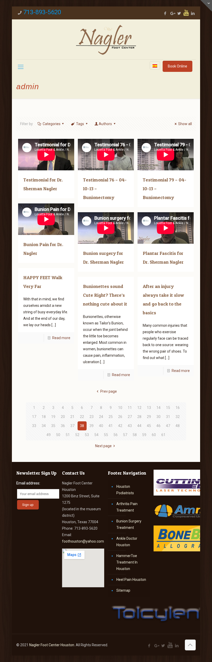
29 (149, 417)
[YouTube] (186, 13)
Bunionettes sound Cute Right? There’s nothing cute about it (105, 295)
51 (68, 435)
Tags (80, 124)
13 (149, 408)
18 (44, 417)
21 (72, 417)
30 (158, 417)
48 (178, 426)
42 (120, 426)
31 (168, 417)
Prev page (108, 391)
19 (53, 417)
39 (91, 426)
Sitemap (123, 590)
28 (139, 417)
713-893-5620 (42, 12)
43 (130, 426)
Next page (103, 446)
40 (101, 426)
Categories (51, 124)
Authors (105, 124)
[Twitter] (179, 13)
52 (77, 435)
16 (178, 408)
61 (163, 435)
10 (120, 408)
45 (149, 426)
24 (101, 417)
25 (111, 417)
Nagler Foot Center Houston (51, 645)
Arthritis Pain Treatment (127, 507)
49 (49, 435)
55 (106, 435)
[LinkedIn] (193, 13)
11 (130, 408)
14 (158, 408)
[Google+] (172, 13)
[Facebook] (165, 13)
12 (139, 408)
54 (96, 435)
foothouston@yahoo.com (83, 541)
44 (139, 426)
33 (34, 426)
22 (82, 417)
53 (87, 435)
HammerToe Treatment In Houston (127, 562)
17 (34, 417)
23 (91, 417)
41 (111, 426)
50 (58, 435)
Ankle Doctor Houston (126, 541)
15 (168, 408)
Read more (61, 338)
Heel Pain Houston (131, 579)
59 (144, 435)
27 (130, 417)
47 (168, 426)
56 (115, 435)
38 (82, 426)
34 (44, 426)
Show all (185, 124)
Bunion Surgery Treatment (128, 524)
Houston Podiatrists (125, 489)
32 (178, 417)
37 (72, 426)
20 (63, 417)
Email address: (28, 483)
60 (154, 435)
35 (53, 426)
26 (120, 417)
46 (158, 426)
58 (135, 435)
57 (125, 435)
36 (63, 426)
